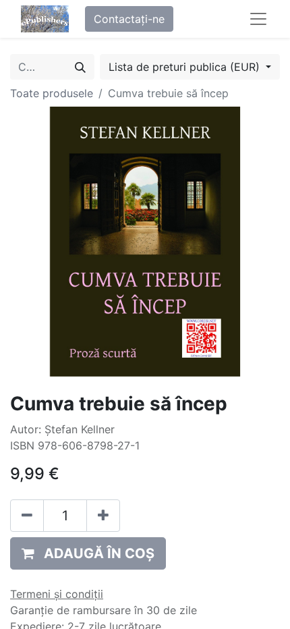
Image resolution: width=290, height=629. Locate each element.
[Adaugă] (103, 515)
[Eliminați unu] (27, 515)
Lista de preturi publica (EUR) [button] (186, 67)
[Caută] (80, 67)
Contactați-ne (129, 19)
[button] (88, 553)
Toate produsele (51, 93)
